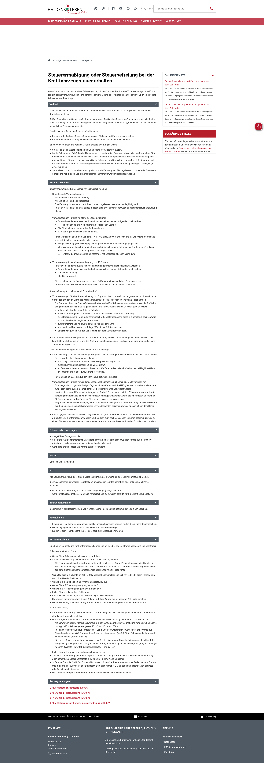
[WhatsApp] (135, 8)
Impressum (53, 716)
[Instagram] (128, 8)
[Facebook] (113, 8)
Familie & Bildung (126, 21)
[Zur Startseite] (67, 9)
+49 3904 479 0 (59, 753)
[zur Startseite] (95, 8)
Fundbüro (169, 752)
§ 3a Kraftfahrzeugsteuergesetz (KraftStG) (70, 693)
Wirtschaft (173, 21)
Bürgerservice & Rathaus (64, 21)
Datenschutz (81, 716)
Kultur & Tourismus (98, 21)
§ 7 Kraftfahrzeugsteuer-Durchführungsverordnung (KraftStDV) (80, 703)
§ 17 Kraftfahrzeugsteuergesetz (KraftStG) (70, 698)
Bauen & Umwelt (151, 21)
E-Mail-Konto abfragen (175, 747)
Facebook (142, 717)
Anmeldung (94, 716)
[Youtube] (120, 8)
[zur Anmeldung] (103, 8)
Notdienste (169, 742)
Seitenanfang (210, 717)
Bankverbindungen (173, 736)
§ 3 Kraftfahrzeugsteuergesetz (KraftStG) (69, 687)
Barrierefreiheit (66, 716)
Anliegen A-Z (87, 60)
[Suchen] (212, 8)
